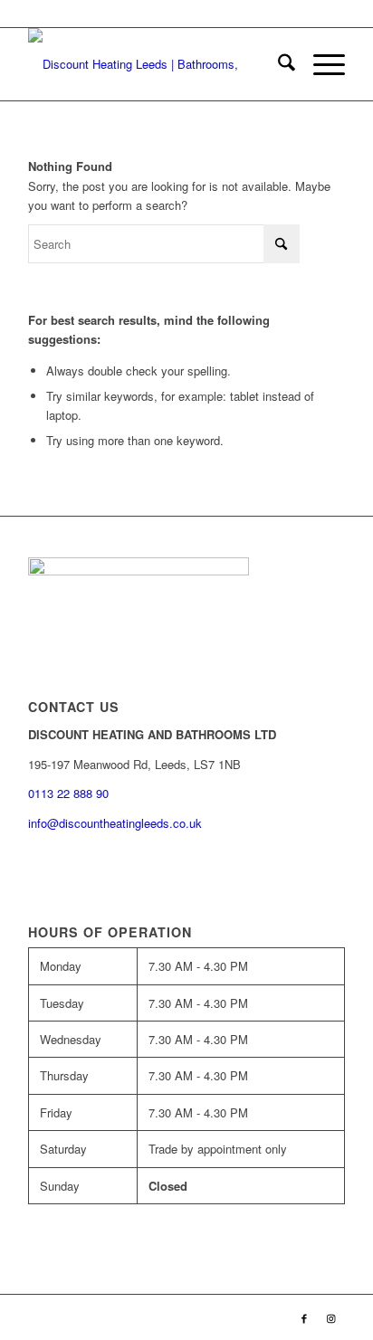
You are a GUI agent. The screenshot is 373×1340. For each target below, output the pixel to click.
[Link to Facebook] (304, 1317)
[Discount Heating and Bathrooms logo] (155, 64)
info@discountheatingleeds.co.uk (117, 823)
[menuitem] (277, 64)
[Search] (277, 64)
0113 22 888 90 (260, 13)
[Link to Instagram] (331, 1317)
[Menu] (320, 64)
